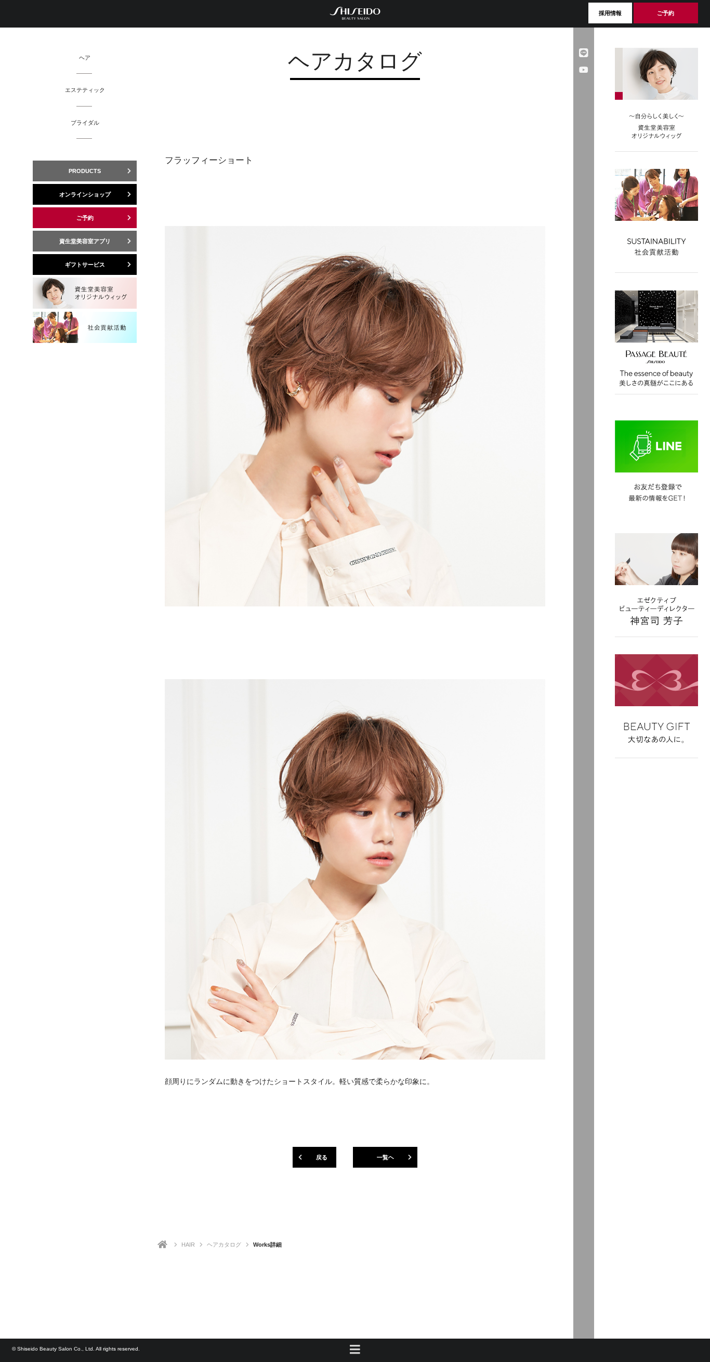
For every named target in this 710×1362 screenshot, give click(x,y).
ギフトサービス (85, 264)
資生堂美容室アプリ (85, 241)
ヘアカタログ (224, 1244)
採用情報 (610, 13)
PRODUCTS (85, 171)
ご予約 (665, 13)
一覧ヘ (385, 1157)
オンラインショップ (85, 194)
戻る (321, 1157)
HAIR (188, 1244)
